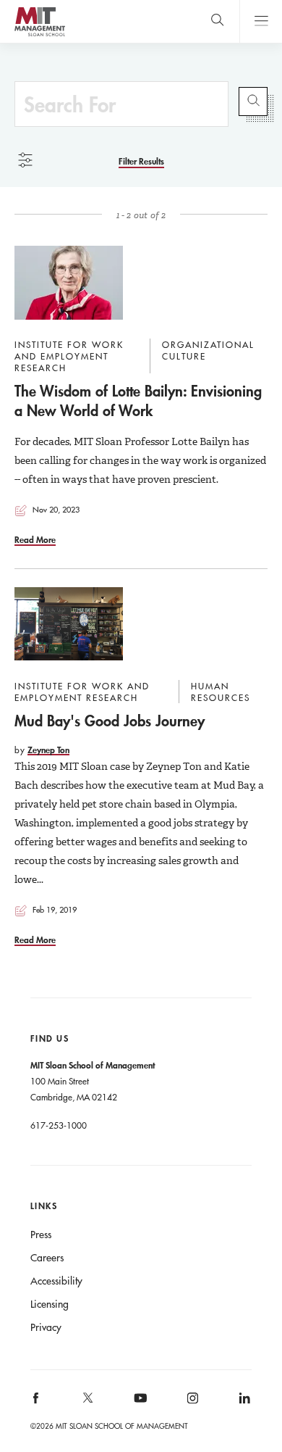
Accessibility (56, 1280)
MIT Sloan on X (87, 1402)
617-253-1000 (58, 1125)
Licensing (49, 1304)
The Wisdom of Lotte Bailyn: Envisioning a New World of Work (138, 400)
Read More (35, 539)
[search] (217, 21)
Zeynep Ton (48, 749)
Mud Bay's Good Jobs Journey (109, 720)
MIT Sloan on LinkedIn (243, 1402)
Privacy (45, 1327)
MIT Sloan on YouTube (138, 1405)
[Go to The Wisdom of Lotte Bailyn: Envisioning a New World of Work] (68, 283)
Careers (47, 1257)
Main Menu (260, 21)
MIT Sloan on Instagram (191, 1402)
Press (40, 1234)
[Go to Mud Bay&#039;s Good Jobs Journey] (68, 624)
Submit (253, 101)
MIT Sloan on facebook (36, 1402)
